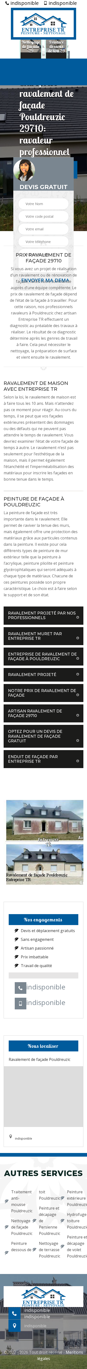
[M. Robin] (43, 23)
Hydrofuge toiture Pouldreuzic (74, 1221)
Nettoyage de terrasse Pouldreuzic (46, 1250)
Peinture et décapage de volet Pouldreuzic (74, 1246)
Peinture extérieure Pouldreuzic (74, 1198)
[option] (31, 46)
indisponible (24, 3)
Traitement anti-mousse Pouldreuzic (18, 1201)
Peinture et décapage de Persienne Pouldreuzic (46, 1220)
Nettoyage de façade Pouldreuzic (18, 1227)
